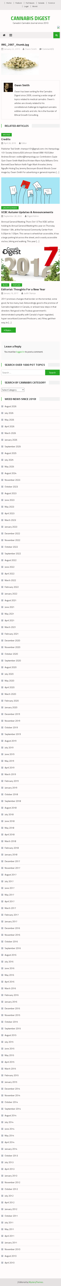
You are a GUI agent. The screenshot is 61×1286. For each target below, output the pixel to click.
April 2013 (9, 1169)
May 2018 (9, 827)
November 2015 (12, 1015)
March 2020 (10, 694)
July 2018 (9, 814)
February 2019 (12, 781)
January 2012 (11, 1209)
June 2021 (9, 607)
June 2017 (9, 888)
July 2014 (9, 1122)
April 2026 (9, 426)
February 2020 (12, 700)
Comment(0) (48, 49)
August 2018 (10, 807)
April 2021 (9, 620)
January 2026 (11, 439)
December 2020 (12, 640)
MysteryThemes (36, 1282)
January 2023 (11, 526)
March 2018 (10, 841)
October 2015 (11, 1021)
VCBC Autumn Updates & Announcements (27, 212)
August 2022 (10, 560)
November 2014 (12, 1095)
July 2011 (9, 1222)
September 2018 (13, 801)
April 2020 (9, 687)
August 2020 (10, 667)
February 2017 (12, 914)
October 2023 (11, 486)
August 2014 (10, 1115)
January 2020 (11, 707)
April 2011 (9, 1235)
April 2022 (9, 573)
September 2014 (13, 1108)
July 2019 (9, 747)
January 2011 (11, 1242)
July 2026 (9, 413)
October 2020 (11, 653)
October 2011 (11, 1215)
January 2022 (11, 593)
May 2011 (9, 1229)
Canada (41, 2)
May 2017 (9, 894)
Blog (5, 284)
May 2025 (9, 466)
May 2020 (9, 680)
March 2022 (10, 580)
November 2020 (12, 647)
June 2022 (9, 566)
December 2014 (12, 1088)
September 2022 (13, 553)
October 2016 (11, 941)
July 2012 (9, 1195)
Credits (5, 139)
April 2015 (9, 1062)
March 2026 (10, 433)
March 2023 (10, 520)
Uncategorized (10, 207)
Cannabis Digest (30, 18)
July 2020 (9, 674)
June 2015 (9, 1048)
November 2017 (12, 868)
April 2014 (9, 1142)
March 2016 (10, 988)
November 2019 (12, 720)
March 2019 (10, 774)
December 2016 (12, 928)
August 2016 (10, 954)
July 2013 (9, 1162)
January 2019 (11, 787)
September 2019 (13, 734)
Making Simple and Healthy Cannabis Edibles (10, 330)
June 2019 (9, 754)
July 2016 (9, 961)
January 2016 (11, 1001)
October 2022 (11, 546)
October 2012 (11, 1189)
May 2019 (9, 760)
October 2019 (11, 727)
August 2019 (10, 740)
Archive (6, 134)
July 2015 (9, 1041)
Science (51, 2)
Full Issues (30, 2)
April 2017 (9, 901)
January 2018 (11, 854)
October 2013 (11, 1155)
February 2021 (12, 633)
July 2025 (9, 459)
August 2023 (10, 493)
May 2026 (9, 419)
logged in (20, 351)
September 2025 (13, 446)
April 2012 (9, 1202)
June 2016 (9, 968)
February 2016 (12, 995)
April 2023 (9, 513)
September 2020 (13, 660)
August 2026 (10, 406)
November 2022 (12, 540)
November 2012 (12, 1182)
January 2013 (11, 1175)
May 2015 (9, 1055)
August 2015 (10, 1035)
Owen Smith (31, 49)
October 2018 (11, 794)
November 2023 (12, 480)
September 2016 (13, 948)
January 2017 (11, 921)
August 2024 (10, 473)
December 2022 (12, 533)
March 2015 (10, 1068)
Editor (24, 143)
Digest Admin (33, 216)
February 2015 (12, 1075)
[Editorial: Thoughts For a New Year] (30, 263)
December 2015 (12, 1008)
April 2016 (9, 981)
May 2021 (9, 613)
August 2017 (10, 874)
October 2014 (11, 1102)
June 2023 (9, 500)
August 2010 (10, 1256)
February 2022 (12, 587)
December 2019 (12, 714)
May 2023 (9, 506)
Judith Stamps (30, 293)
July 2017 (9, 881)
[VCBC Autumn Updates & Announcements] (30, 190)
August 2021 (10, 600)
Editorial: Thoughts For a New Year (23, 289)
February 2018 (12, 847)
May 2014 (9, 1135)
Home (9, 2)
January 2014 (11, 1148)
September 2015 (13, 1028)
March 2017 (10, 908)
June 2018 (9, 821)
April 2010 (9, 1262)
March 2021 (10, 627)
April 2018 (9, 834)
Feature (18, 2)
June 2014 (9, 1128)
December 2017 (12, 861)
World (34, 6)
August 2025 (10, 453)
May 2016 (9, 975)
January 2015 (11, 1082)
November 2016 (12, 934)
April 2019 (9, 767)
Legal (26, 6)
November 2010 (12, 1249)
